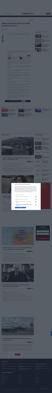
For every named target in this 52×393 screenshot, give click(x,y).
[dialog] (26, 196)
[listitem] (26, 194)
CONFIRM (20, 207)
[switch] (35, 196)
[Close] (39, 184)
